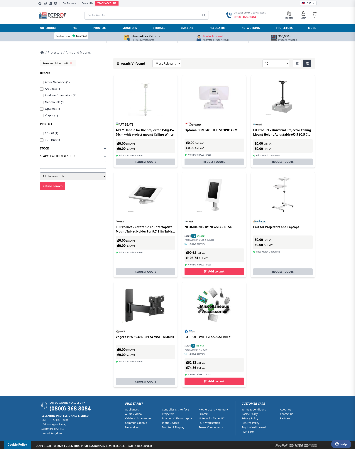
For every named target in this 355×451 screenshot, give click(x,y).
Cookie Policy (250, 414)
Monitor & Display (173, 427)
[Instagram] (45, 3)
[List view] (297, 63)
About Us (285, 409)
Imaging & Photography (177, 418)
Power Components (211, 427)
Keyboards (218, 28)
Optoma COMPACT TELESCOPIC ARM (211, 130)
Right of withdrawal (254, 427)
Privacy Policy (250, 418)
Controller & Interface (175, 409)
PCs (74, 28)
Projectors (284, 28)
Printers (99, 28)
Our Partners (69, 3)
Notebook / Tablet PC (211, 418)
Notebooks (48, 28)
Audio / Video (133, 414)
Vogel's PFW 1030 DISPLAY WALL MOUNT (145, 337)
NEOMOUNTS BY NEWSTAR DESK (208, 227)
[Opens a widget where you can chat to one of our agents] (341, 444)
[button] (314, 15)
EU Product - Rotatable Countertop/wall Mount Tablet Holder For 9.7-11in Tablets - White (145, 231)
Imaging (187, 28)
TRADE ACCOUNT (106, 3)
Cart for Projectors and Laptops (276, 227)
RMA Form (248, 431)
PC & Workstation (209, 423)
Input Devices (170, 423)
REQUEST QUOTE (145, 162)
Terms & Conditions (254, 409)
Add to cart (216, 271)
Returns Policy (250, 423)
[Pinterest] (55, 3)
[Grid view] (307, 63)
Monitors (129, 28)
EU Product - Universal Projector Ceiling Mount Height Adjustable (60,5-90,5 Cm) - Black (282, 134)
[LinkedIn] (50, 3)
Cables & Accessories (138, 418)
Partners (285, 418)
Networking (250, 28)
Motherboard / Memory (213, 409)
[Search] (204, 15)
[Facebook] (39, 3)
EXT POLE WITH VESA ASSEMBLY (208, 337)
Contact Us (87, 3)
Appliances (132, 409)
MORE (312, 28)
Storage (159, 28)
